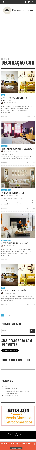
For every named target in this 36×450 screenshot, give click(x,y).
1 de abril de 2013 (12, 293)
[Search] (3, 2)
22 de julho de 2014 (12, 103)
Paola (5, 103)
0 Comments (31, 116)
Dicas (3, 95)
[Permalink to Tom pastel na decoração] (18, 177)
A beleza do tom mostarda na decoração (14, 99)
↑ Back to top (18, 436)
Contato (7, 386)
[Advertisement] (18, 33)
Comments (31, 162)
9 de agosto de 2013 (12, 151)
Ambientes (4, 146)
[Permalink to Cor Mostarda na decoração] (18, 274)
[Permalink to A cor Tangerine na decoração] (18, 226)
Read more (4, 116)
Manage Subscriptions (11, 393)
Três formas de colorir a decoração (17, 148)
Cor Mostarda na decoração (13, 290)
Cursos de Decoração (11, 389)
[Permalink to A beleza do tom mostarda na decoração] (18, 82)
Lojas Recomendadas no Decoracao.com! (17, 391)
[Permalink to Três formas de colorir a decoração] (18, 132)
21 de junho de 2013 (12, 195)
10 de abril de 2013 (12, 245)
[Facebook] (25, 2)
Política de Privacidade (11, 395)
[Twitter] (29, 2)
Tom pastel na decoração (12, 192)
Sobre (6, 398)
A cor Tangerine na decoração (14, 243)
